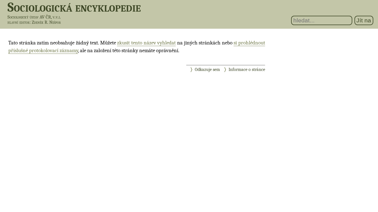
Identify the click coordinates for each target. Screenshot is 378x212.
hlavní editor (18, 22)
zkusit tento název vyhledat (146, 43)
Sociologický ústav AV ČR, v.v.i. (34, 17)
